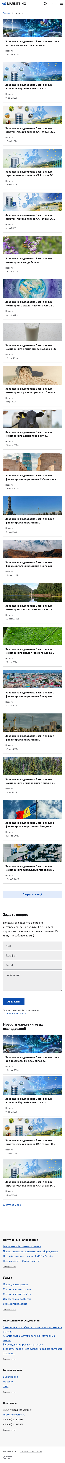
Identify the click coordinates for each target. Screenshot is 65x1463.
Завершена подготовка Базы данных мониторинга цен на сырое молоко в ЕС (30, 347)
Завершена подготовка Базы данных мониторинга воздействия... (28, 260)
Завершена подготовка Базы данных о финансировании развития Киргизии (29, 564)
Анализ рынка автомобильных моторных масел (29, 1338)
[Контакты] (53, 3)
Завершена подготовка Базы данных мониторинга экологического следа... (29, 304)
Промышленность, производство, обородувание (30, 1251)
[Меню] (61, 3)
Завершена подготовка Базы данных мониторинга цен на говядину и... (28, 434)
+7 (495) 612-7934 (13, 1419)
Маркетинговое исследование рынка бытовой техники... (32, 1351)
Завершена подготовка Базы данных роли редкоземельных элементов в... (32, 43)
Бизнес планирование (15, 1304)
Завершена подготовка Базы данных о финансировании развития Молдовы (29, 825)
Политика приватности (31, 1452)
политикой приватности (14, 1014)
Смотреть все (12, 1205)
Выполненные (10, 1377)
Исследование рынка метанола (23, 1344)
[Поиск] (45, 3)
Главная (6, 13)
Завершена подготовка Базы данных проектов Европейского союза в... (28, 87)
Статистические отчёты (17, 1294)
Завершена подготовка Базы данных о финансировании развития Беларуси (29, 694)
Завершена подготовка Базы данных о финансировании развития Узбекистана (30, 477)
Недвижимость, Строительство (21, 1261)
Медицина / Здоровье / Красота (22, 1246)
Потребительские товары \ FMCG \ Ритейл (28, 1256)
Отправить (14, 1002)
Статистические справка (17, 1289)
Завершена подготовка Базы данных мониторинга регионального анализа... (30, 781)
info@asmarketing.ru (14, 1414)
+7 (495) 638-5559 (13, 1424)
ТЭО (5, 1386)
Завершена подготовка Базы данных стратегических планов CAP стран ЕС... (30, 130)
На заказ (8, 1381)
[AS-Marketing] (14, 4)
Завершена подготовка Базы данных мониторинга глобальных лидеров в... (29, 868)
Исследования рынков (15, 1284)
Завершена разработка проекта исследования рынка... (32, 1329)
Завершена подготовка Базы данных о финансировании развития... (29, 521)
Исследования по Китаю (17, 1299)
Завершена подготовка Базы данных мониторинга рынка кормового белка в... (31, 391)
